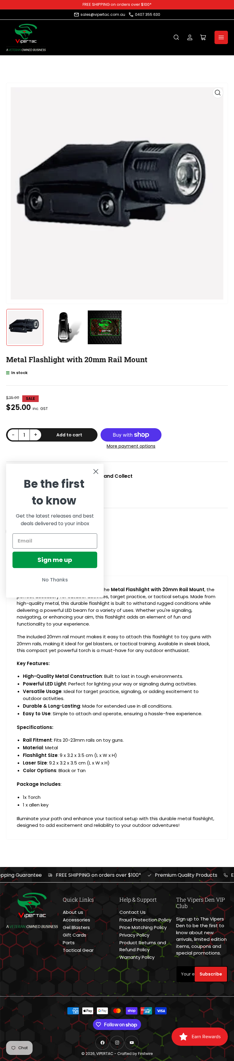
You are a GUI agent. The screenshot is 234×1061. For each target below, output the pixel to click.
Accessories (76, 920)
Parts (69, 942)
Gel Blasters (76, 927)
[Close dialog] (95, 471)
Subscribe (211, 974)
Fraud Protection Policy (145, 920)
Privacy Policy (134, 935)
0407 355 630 (147, 14)
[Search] (176, 37)
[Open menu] (221, 37)
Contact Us (132, 912)
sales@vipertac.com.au (102, 14)
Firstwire (145, 1053)
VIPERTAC (104, 1053)
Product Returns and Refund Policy (142, 946)
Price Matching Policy (143, 927)
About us (73, 912)
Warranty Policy (136, 957)
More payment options (131, 446)
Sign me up (54, 560)
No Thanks (55, 579)
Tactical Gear (78, 950)
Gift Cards (74, 935)
